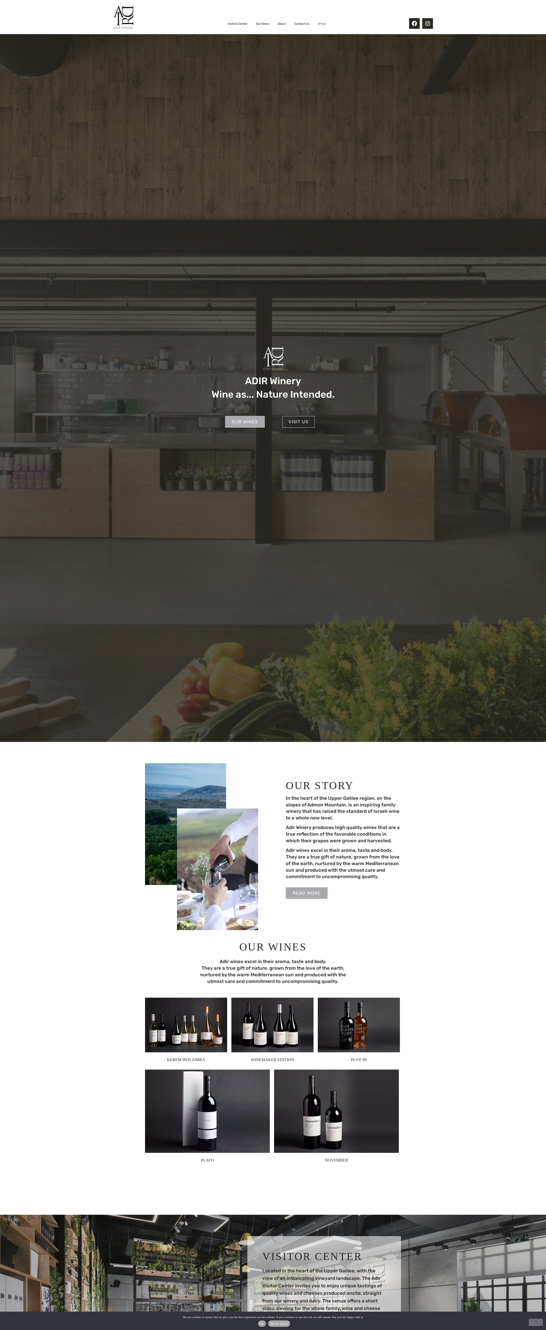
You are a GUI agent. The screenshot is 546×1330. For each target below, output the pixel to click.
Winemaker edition (272, 1059)
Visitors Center (237, 24)
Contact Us (301, 24)
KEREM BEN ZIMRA (186, 1059)
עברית (322, 24)
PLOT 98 (359, 1059)
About (282, 24)
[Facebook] (414, 23)
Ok (262, 1324)
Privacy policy (279, 1324)
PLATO (207, 1160)
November (336, 1160)
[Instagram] (427, 23)
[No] (536, 1322)
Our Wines (262, 24)
